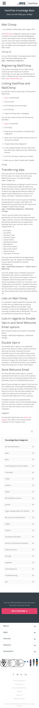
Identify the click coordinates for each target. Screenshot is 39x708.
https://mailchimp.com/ (14, 78)
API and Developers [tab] (12, 447)
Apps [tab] (7, 453)
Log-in (6, 98)
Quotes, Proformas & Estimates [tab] (16, 543)
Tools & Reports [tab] (11, 569)
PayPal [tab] (7, 524)
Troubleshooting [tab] (11, 575)
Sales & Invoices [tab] (11, 550)
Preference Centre (19, 699)
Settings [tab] (8, 556)
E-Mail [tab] (7, 479)
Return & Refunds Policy (19, 688)
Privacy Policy (19, 684)
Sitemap (19, 691)
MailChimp (9, 34)
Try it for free (18, 611)
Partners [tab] (7, 638)
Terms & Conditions (19, 681)
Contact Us (19, 695)
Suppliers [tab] (8, 562)
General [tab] (8, 485)
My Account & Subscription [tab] (15, 517)
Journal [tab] (7, 505)
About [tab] (6, 626)
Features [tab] (7, 645)
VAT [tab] (6, 582)
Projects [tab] (8, 530)
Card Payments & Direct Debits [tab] (16, 466)
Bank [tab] (7, 459)
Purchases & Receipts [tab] (13, 537)
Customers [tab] (9, 472)
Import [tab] (7, 492)
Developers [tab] (8, 651)
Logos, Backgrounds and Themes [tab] (17, 511)
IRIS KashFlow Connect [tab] (13, 498)
